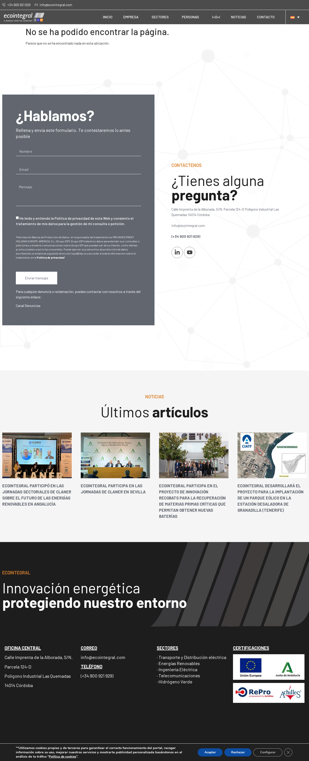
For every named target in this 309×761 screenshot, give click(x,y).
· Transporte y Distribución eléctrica (191, 657)
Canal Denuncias (28, 305)
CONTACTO (266, 17)
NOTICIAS (238, 17)
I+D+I (216, 17)
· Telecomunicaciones (178, 675)
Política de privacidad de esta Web (82, 218)
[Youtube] (189, 252)
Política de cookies (62, 756)
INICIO (107, 17)
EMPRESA (130, 17)
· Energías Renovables (178, 663)
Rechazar (238, 752)
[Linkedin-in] (177, 252)
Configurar (268, 752)
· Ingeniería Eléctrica (177, 669)
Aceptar (210, 752)
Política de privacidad (50, 257)
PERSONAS (190, 17)
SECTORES (160, 17)
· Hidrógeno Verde (174, 681)
